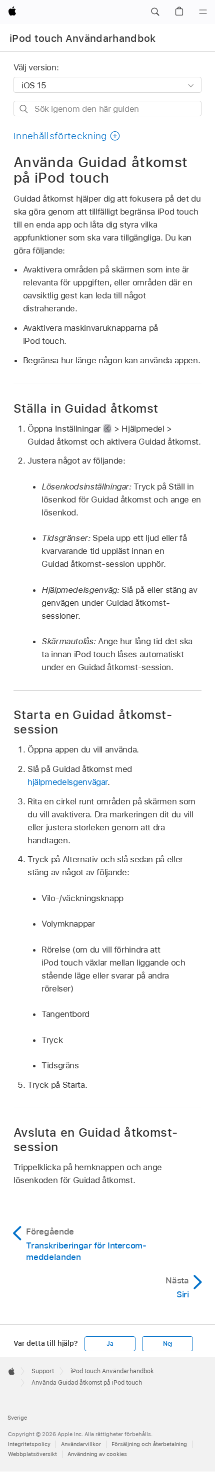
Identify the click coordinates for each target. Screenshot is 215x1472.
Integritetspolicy (29, 1444)
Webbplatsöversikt (32, 1454)
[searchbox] (108, 108)
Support (43, 1371)
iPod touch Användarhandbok (83, 38)
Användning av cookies (97, 1454)
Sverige (17, 1417)
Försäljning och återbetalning (149, 1444)
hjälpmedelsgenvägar (68, 782)
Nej (167, 1343)
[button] (155, 12)
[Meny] (203, 12)
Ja (110, 1343)
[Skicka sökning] (24, 109)
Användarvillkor (81, 1444)
